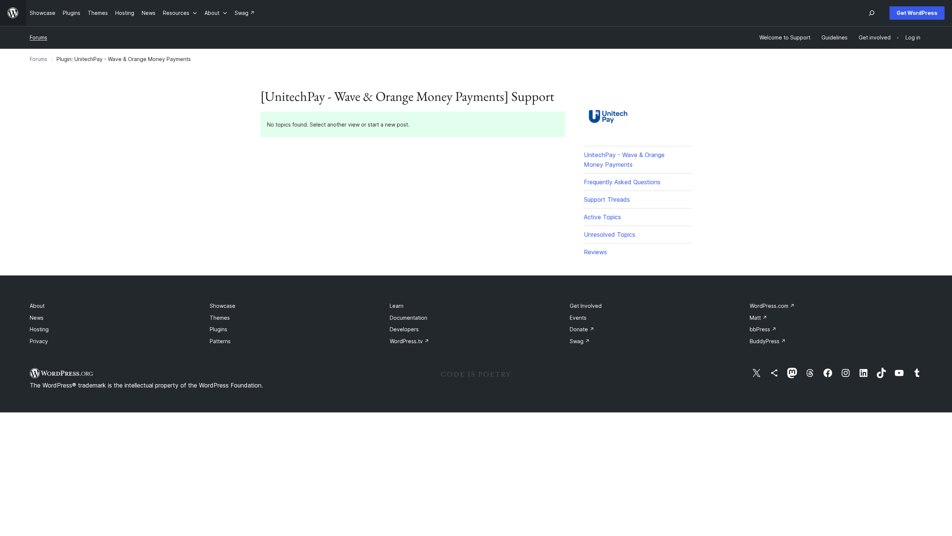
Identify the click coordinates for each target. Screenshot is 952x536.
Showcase (222, 306)
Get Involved (586, 306)
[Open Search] (871, 13)
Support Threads (607, 199)
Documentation (408, 318)
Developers (404, 329)
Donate (582, 329)
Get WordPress (917, 13)
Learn (396, 306)
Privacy (39, 341)
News (37, 318)
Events (578, 318)
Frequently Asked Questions (622, 182)
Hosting (39, 329)
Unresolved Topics (609, 234)
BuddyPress (768, 341)
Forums (38, 37)
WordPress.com (772, 306)
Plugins (218, 329)
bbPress (763, 329)
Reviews (595, 252)
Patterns (220, 341)
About (37, 306)
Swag (580, 341)
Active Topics (602, 217)
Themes (220, 318)
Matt (758, 318)
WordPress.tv (409, 341)
